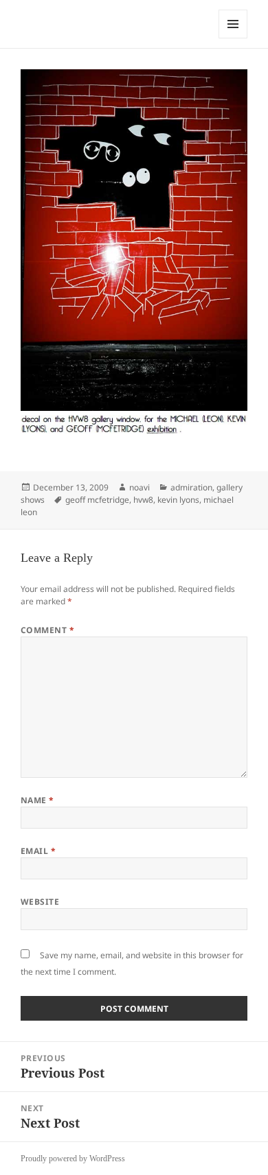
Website (40, 901)
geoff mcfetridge (97, 500)
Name (37, 800)
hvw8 (143, 500)
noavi (139, 487)
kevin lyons (178, 500)
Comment (47, 630)
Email (38, 851)
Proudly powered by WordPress (73, 1158)
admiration (191, 487)
